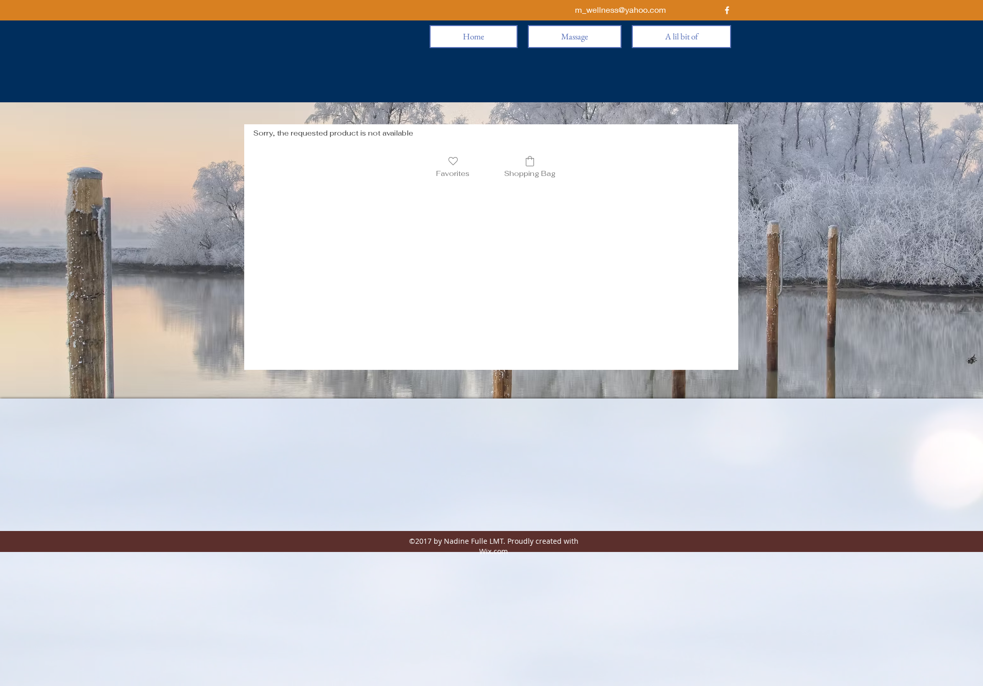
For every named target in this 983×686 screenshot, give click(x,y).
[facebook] (727, 10)
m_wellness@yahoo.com (620, 9)
